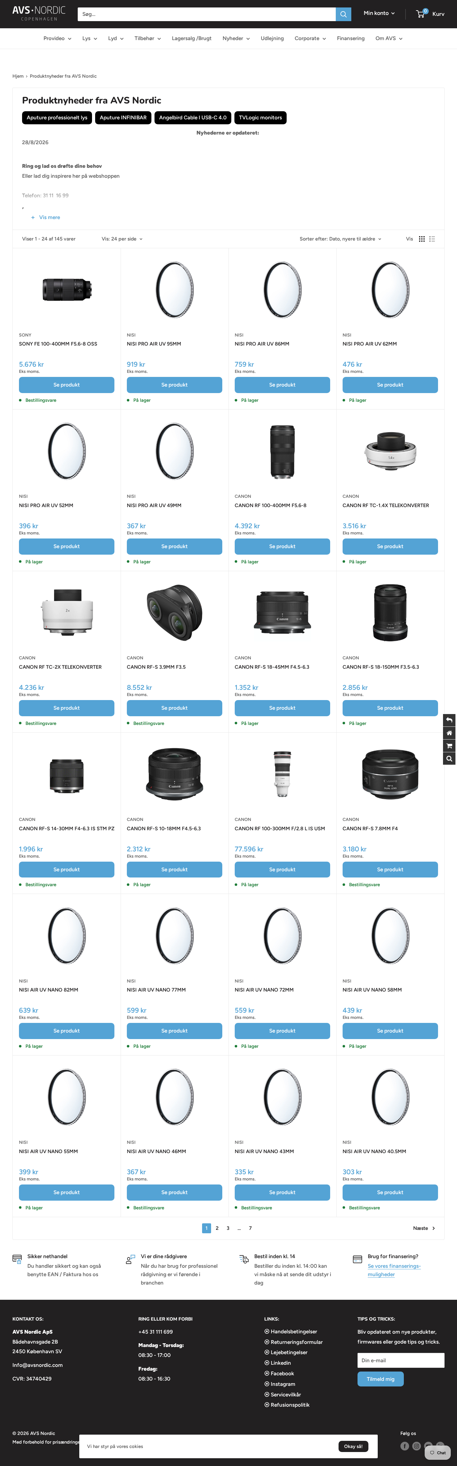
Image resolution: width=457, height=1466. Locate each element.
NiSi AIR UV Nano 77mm (156, 990)
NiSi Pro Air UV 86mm (262, 344)
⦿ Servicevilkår (282, 1394)
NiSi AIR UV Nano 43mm (264, 1151)
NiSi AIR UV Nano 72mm (264, 990)
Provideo (54, 38)
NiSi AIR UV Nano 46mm (156, 1151)
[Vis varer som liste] (432, 239)
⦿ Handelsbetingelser (290, 1331)
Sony (25, 335)
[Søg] (343, 14)
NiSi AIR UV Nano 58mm (372, 990)
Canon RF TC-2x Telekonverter (60, 667)
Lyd (112, 38)
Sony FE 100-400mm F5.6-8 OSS (58, 344)
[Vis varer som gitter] (422, 239)
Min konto (377, 13)
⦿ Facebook (279, 1373)
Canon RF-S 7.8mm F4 (370, 828)
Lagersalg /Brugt (192, 38)
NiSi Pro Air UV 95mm (154, 344)
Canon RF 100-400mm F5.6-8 (271, 505)
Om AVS (386, 38)
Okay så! (353, 1446)
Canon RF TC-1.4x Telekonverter (386, 505)
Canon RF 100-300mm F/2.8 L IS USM (280, 828)
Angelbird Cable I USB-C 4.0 (193, 117)
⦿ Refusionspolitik (287, 1405)
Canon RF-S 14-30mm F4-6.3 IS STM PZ (66, 828)
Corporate (307, 38)
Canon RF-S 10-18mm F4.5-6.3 (164, 828)
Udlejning (272, 38)
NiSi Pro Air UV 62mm (370, 344)
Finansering (351, 38)
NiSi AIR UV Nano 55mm (48, 1151)
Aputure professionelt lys (57, 117)
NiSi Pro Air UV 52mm (46, 505)
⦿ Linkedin (277, 1363)
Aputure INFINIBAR (123, 117)
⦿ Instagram (279, 1384)
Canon (243, 496)
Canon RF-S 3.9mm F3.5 (156, 667)
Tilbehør (144, 38)
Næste (420, 1228)
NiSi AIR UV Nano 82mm (48, 990)
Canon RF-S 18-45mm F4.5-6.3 (272, 667)
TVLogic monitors (260, 117)
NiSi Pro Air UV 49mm (154, 505)
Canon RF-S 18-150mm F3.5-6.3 (381, 667)
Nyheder (233, 38)
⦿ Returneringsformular (293, 1342)
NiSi (131, 335)
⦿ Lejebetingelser (285, 1352)
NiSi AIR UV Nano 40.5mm (374, 1151)
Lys (86, 38)
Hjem (18, 76)
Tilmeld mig (381, 1379)
